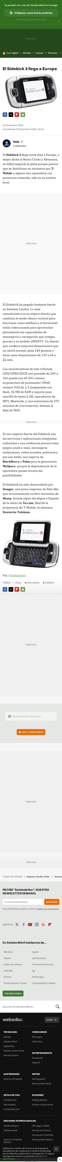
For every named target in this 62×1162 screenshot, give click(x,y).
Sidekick (49, 582)
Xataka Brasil (10, 1130)
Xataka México (11, 1125)
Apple (35, 951)
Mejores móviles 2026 (38, 876)
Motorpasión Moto (41, 1083)
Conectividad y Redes (44, 983)
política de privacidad (48, 908)
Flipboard (17, 114)
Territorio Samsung (42, 964)
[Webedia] (13, 1021)
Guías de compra (13, 964)
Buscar (58, 1006)
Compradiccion (12, 1109)
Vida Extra (37, 1041)
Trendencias (10, 1099)
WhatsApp (38, 976)
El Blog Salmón (39, 1099)
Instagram (36, 924)
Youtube (30, 924)
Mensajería (33, 582)
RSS (43, 924)
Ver (32, 732)
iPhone (7, 976)
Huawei (39, 52)
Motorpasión (38, 1078)
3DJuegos (37, 1036)
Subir (49, 1019)
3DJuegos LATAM (40, 1125)
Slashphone (17, 575)
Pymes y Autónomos (42, 1104)
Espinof (36, 1062)
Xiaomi (7, 958)
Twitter (11, 114)
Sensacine (37, 1057)
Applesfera (9, 1046)
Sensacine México (41, 1130)
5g (33, 970)
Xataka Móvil (10, 1041)
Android (8, 970)
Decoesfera (10, 1104)
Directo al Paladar (13, 1078)
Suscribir (52, 901)
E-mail (23, 114)
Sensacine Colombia (42, 1134)
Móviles (27, 52)
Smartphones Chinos (15, 983)
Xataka (7, 1036)
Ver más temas (13, 993)
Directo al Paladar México (13, 1141)
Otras (18, 582)
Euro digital (12, 52)
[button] (18, 142)
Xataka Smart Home (14, 1050)
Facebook (5, 114)
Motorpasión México (42, 1139)
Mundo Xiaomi (11, 1055)
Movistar (52, 52)
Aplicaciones (39, 958)
